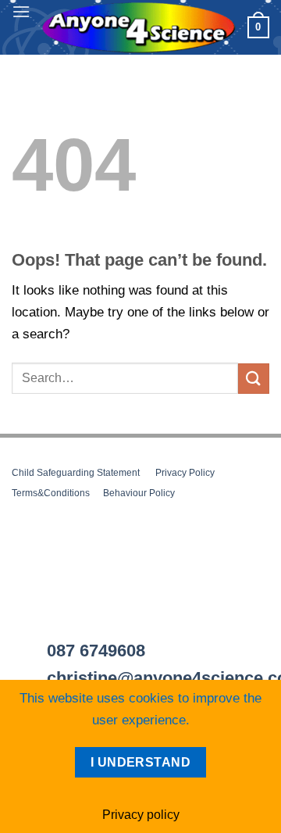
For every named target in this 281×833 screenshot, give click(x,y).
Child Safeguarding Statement (76, 472)
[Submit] (253, 378)
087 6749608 (96, 650)
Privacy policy (141, 814)
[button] (21, 11)
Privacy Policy (185, 472)
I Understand (141, 762)
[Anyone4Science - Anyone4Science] (139, 27)
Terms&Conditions (51, 493)
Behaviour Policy (139, 493)
